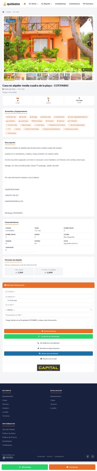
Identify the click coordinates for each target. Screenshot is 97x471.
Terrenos (6, 416)
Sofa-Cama (12, 133)
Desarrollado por (8, 455)
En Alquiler (45, 4)
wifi (12, 166)
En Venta (32, 4)
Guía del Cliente (8, 429)
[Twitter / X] (93, 457)
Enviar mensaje (50, 331)
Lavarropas (40, 125)
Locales (5, 412)
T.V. (9, 129)
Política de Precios (9, 437)
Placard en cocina (71, 129)
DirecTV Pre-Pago (32, 129)
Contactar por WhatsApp (50, 336)
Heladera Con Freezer (57, 125)
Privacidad (41, 456)
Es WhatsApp (12, 300)
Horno (18, 129)
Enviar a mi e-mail (50, 359)
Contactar (73, 467)
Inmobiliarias (60, 4)
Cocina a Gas (12, 125)
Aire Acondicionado (77, 125)
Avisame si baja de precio (50, 348)
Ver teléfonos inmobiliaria (50, 343)
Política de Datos (8, 433)
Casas (8, 12)
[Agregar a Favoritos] (89, 20)
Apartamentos (7, 396)
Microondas (26, 125)
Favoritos (89, 4)
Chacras (5, 404)
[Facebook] (88, 457)
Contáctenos (74, 4)
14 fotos (88, 70)
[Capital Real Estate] (48, 368)
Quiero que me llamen (49, 353)
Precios (49, 456)
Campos (5, 408)
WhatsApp (26, 467)
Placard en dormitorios (52, 129)
